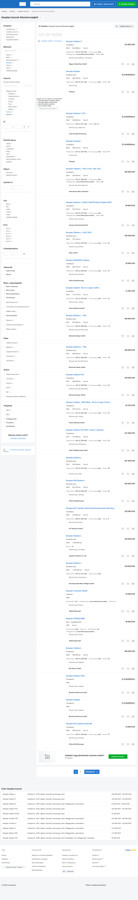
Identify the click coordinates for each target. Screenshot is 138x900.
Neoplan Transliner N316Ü (77, 591)
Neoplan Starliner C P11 (75, 113)
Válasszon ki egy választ (47, 108)
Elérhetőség (6, 863)
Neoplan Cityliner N (9, 804)
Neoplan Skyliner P (9, 828)
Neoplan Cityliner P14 (75, 375)
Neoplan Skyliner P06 (10, 833)
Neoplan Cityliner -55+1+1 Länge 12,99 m (82, 288)
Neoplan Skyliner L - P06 (76, 315)
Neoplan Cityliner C (74, 41)
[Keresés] (32, 4)
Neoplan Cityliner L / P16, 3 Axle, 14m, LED (83, 169)
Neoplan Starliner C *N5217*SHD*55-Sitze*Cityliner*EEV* (89, 202)
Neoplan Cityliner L (74, 648)
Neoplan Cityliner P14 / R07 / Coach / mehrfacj (84, 430)
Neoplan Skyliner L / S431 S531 (79, 232)
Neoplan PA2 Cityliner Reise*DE (79, 724)
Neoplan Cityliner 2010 (75, 676)
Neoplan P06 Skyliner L (75, 480)
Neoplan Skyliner (73, 71)
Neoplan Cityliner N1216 (11, 813)
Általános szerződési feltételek (42, 855)
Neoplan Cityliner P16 (10, 838)
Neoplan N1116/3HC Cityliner (78, 260)
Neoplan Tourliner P (9, 823)
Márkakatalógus (37, 870)
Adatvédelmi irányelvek (40, 859)
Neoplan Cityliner (73, 700)
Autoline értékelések (39, 866)
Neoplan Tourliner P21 (10, 818)
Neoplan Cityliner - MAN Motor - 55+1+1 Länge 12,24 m (88, 402)
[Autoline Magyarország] (9, 4)
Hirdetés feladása (118, 756)
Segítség (5, 859)
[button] (128, 64)
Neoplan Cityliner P (9, 799)
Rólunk (4, 855)
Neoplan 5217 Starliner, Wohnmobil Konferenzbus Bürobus (90, 508)
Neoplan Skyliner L (74, 458)
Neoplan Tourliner (73, 141)
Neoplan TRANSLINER (75, 618)
